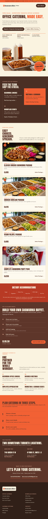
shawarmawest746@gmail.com (30, 476)
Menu (17, 5)
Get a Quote (41, 5)
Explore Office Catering (33, 29)
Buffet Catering (5, 510)
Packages (4, 512)
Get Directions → (8, 456)
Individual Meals (5, 508)
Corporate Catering (6, 496)
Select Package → (39, 172)
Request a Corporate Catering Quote (13, 29)
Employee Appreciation (29, 498)
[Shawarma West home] (9, 6)
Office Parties (27, 496)
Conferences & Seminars (29, 502)
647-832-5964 (28, 508)
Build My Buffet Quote (38, 342)
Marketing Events (28, 500)
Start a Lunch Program (6, 500)
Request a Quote (28, 512)
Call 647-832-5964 (15, 476)
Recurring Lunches (5, 498)
